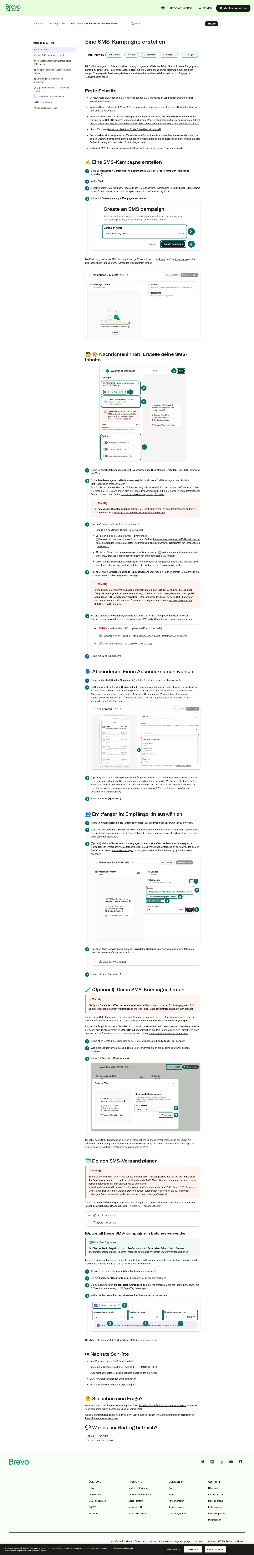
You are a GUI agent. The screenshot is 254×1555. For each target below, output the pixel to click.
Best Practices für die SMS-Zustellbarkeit (111, 1361)
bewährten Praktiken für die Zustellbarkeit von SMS (134, 129)
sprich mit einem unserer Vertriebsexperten (165, 1252)
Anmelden (205, 8)
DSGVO (92, 1507)
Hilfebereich (214, 1488)
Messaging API (136, 1507)
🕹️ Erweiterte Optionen (112, 961)
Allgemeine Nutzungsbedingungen (175, 1541)
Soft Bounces (124, 1183)
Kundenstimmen (176, 1507)
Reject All (193, 1549)
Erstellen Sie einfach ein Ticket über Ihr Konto (162, 1405)
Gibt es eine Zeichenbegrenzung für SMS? (142, 494)
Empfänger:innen (93, 263)
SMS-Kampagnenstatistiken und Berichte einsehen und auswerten (124, 1373)
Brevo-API (138, 148)
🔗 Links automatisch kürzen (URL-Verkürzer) (125, 643)
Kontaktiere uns (215, 1494)
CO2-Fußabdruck (97, 1501)
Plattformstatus (215, 1507)
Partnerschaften (176, 1501)
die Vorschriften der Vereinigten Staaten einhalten (170, 781)
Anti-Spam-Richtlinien (121, 1541)
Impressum (199, 1541)
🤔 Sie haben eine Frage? (46, 108)
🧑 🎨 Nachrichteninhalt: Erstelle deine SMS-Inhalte (52, 63)
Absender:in (180, 259)
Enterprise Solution (138, 1513)
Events (172, 1494)
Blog (171, 1488)
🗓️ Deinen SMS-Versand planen (49, 96)
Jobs (91, 1488)
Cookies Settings (172, 1549)
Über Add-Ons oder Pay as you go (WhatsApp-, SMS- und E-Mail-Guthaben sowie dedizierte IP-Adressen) (144, 123)
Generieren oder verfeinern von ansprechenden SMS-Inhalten (143, 555)
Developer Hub (215, 1501)
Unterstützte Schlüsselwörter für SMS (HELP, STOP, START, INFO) (123, 1367)
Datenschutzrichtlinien (145, 1541)
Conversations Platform (140, 1494)
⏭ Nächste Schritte (43, 102)
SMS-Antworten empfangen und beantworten (113, 1378)
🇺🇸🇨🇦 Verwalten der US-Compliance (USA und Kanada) (130, 628)
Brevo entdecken (181, 8)
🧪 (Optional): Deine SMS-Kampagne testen (51, 89)
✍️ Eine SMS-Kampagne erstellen (50, 55)
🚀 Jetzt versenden (104, 1215)
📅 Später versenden (105, 1222)
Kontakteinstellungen (122, 850)
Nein (105, 1436)
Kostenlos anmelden (233, 8)
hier (127, 1409)
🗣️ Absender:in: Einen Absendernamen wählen (52, 71)
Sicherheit (94, 1513)
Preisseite (131, 1252)
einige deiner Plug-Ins (161, 148)
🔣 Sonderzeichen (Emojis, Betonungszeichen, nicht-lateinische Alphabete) (143, 635)
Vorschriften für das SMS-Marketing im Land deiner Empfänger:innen (158, 97)
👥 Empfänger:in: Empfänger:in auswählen (48, 80)
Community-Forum (177, 1513)
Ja (92, 1436)
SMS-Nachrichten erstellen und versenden (94, 23)
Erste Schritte (40, 49)
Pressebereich (96, 1494)
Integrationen (214, 1519)
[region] (127, 1549)
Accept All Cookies (215, 1549)
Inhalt (162, 259)
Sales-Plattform (136, 1501)
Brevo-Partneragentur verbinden (101, 1418)
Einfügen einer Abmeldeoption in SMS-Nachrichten (139, 512)
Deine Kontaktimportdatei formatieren (168, 1033)
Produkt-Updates (216, 1513)
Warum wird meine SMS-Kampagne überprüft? (113, 1384)
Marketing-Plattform (138, 1488)
